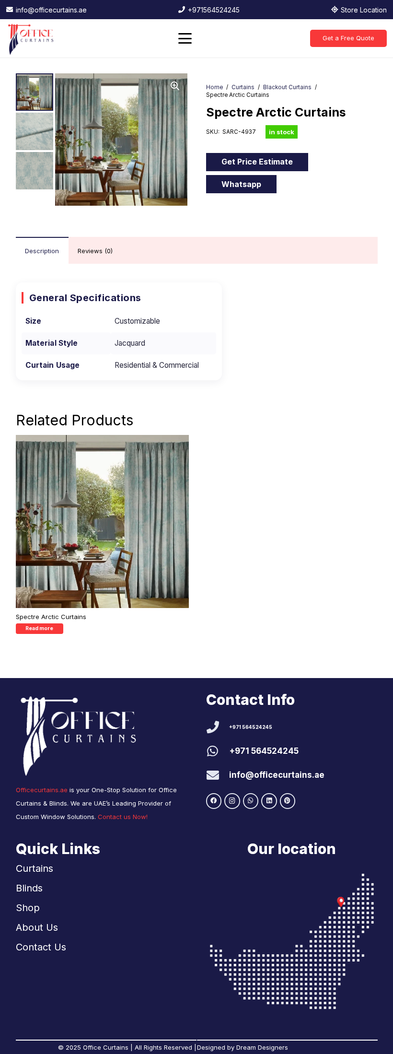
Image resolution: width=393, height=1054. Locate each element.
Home (214, 87)
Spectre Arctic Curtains (51, 617)
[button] (184, 38)
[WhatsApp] (251, 801)
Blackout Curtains (287, 87)
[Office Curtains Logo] (32, 38)
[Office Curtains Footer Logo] (84, 734)
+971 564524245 (250, 727)
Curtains (242, 87)
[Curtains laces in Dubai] (292, 941)
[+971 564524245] (218, 727)
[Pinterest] (288, 801)
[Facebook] (214, 801)
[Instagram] (232, 801)
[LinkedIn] (269, 801)
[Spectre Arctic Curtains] (102, 522)
